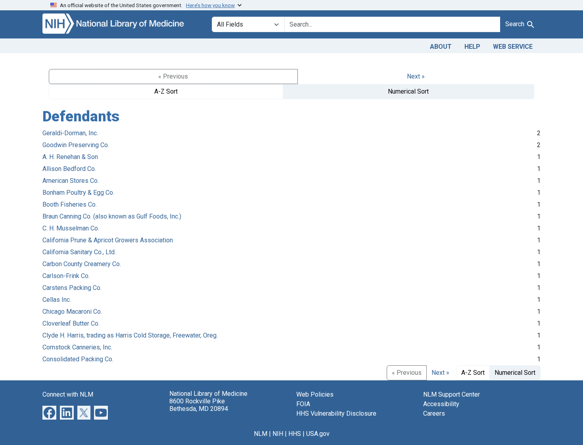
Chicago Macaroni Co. (72, 311)
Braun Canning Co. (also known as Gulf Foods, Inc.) (111, 216)
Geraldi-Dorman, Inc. (70, 133)
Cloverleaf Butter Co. (71, 323)
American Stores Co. (70, 180)
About (441, 46)
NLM (260, 433)
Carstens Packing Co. (72, 288)
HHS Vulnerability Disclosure (336, 413)
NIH (277, 433)
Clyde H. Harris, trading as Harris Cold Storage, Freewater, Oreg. (130, 335)
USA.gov (318, 433)
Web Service (513, 46)
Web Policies (315, 394)
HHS (294, 433)
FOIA (303, 404)
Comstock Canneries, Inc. (77, 347)
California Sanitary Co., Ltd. (79, 252)
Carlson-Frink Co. (66, 276)
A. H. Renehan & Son (70, 157)
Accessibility (441, 404)
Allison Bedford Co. (69, 169)
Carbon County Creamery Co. (81, 264)
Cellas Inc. (56, 299)
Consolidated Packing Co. (77, 359)
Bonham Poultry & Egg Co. (78, 192)
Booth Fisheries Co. (69, 204)
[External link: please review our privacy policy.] (49, 412)
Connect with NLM (67, 394)
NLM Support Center (451, 394)
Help (472, 46)
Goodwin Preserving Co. (75, 145)
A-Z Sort (166, 91)
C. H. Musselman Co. (70, 228)
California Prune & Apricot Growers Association (107, 240)
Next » (416, 76)
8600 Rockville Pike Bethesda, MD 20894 (198, 404)
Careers (434, 413)
